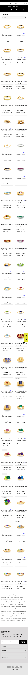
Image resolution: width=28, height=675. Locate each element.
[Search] (24, 3)
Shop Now (23, 1)
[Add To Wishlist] (7, 43)
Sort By (4, 17)
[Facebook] (8, 667)
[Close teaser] (24, 342)
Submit (23, 642)
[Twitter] (16, 667)
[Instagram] (10, 667)
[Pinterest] (13, 667)
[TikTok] (21, 667)
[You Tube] (18, 667)
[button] (26, 337)
